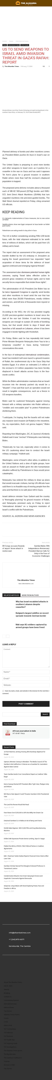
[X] (10, 71)
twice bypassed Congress (16, 292)
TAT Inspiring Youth (10, 1043)
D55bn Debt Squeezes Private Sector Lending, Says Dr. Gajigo (24, 839)
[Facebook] (4, 71)
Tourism (7, 1061)
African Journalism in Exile (24, 731)
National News (9, 1007)
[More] (21, 71)
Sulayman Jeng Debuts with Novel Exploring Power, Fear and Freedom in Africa (24, 887)
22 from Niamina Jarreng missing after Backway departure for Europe (24, 753)
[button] (48, 3)
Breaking (7, 993)
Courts (6, 1018)
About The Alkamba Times (13, 982)
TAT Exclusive (8, 1036)
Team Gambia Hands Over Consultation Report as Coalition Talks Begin (25, 775)
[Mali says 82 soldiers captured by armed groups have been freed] (8, 627)
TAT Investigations (10, 1047)
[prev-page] (3, 636)
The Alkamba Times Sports (13, 1051)
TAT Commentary (10, 1029)
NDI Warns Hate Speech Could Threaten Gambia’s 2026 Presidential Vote (26, 795)
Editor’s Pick (8, 1025)
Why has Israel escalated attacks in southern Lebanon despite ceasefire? (32, 604)
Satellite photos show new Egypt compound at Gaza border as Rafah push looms (26, 225)
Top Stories (8, 1011)
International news (22, 41)
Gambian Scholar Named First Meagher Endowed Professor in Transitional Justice (24, 867)
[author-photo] (26, 577)
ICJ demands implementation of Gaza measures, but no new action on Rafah (26, 219)
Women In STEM (9, 1065)
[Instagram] (16, 965)
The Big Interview (9, 1054)
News (11, 41)
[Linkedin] (16, 71)
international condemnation (37, 355)
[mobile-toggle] (4, 3)
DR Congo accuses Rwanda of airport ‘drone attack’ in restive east (13, 548)
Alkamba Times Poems (11, 1015)
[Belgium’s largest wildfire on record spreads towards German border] (8, 616)
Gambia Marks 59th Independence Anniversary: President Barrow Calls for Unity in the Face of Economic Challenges (39, 551)
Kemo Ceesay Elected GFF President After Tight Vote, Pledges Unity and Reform (26, 785)
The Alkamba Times (12, 66)
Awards (6, 989)
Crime (6, 1022)
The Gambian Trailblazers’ (13, 1058)
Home (4, 41)
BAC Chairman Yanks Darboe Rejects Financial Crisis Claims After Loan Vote (26, 857)
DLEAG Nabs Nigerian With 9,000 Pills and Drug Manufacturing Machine (25, 829)
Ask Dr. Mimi (8, 986)
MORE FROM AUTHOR (30, 595)
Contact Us (7, 997)
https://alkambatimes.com (26, 583)
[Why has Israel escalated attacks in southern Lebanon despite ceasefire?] (8, 604)
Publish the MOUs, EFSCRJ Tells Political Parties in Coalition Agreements (24, 847)
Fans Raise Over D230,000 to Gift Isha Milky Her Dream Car (23, 813)
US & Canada (24, 45)
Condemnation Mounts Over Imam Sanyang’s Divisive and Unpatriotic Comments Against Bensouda (23, 877)
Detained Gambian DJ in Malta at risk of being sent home (23, 821)
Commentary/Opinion (11, 1000)
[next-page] (7, 636)
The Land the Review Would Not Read (16, 804)
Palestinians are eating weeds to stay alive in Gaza (19, 230)
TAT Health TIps (9, 1040)
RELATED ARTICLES (11, 595)
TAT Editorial (8, 1033)
